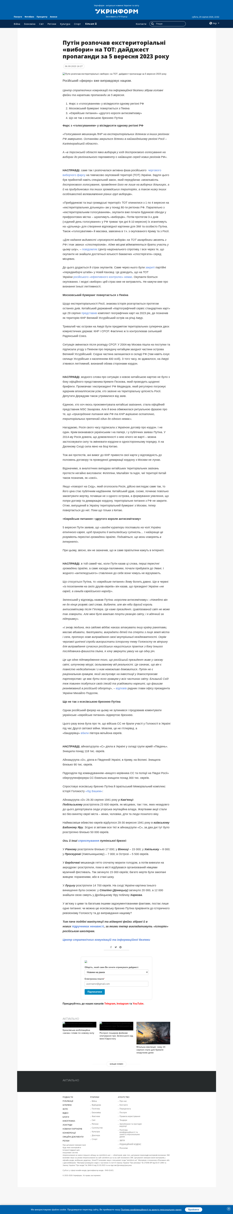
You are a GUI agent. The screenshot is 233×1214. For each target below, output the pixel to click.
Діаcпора (96, 1135)
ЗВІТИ (122, 1140)
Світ (41, 23)
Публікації (68, 1101)
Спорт (77, 23)
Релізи (66, 1141)
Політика (96, 1109)
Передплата (125, 1109)
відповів (121, 688)
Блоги (66, 1117)
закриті (150, 267)
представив (89, 313)
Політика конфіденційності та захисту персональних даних (130, 1133)
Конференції (69, 1133)
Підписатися (94, 991)
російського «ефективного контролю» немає (102, 277)
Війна (17, 23)
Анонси (53, 16)
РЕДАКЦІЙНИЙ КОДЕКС (130, 1144)
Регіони (52, 23)
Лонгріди (67, 1125)
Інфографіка (69, 1121)
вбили (85, 733)
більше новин (116, 1064)
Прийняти (193, 1209)
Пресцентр (42, 16)
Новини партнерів (72, 1129)
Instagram (123, 1003)
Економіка (30, 23)
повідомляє (89, 249)
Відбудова (96, 1105)
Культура (65, 23)
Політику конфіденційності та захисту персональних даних (151, 1209)
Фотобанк (29, 16)
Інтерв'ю (67, 1105)
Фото (65, 1109)
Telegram (109, 1003)
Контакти (141, 23)
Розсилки (124, 1148)
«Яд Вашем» (93, 791)
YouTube (138, 1003)
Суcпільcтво (97, 1128)
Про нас (123, 1101)
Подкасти (68, 1097)
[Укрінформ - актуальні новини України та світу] (116, 11)
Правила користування (130, 1116)
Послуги (18, 16)
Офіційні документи (73, 1137)
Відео (65, 1113)
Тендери (123, 1120)
